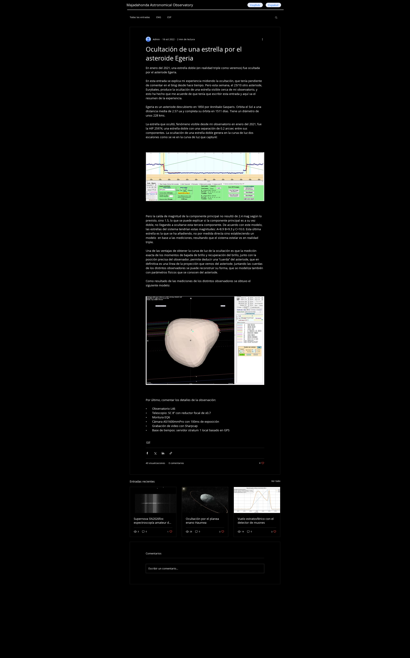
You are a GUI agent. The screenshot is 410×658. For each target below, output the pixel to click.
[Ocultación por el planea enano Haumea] (205, 500)
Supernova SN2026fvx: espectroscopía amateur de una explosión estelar (152, 520)
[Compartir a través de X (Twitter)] (155, 453)
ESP (169, 17)
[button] (276, 17)
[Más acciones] (262, 39)
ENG (158, 17)
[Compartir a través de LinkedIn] (162, 453)
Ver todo (275, 481)
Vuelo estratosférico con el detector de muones (256, 520)
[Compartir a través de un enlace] (170, 453)
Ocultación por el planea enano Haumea (202, 520)
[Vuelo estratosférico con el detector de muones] (257, 500)
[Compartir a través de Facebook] (147, 453)
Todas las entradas (140, 17)
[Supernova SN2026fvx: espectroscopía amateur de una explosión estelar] (153, 500)
